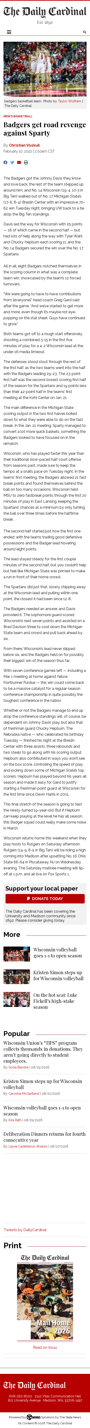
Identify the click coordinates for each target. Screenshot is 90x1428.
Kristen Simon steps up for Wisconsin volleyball (58, 975)
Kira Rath (15, 1120)
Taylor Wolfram (69, 101)
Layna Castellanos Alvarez (28, 1146)
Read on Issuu (45, 1347)
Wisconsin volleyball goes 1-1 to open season (57, 952)
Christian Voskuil (24, 145)
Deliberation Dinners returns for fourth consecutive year (44, 1137)
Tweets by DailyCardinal (24, 1229)
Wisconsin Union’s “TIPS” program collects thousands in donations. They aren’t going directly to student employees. (43, 1052)
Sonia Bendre (18, 1067)
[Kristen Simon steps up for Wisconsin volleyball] (16, 976)
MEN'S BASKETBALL (18, 116)
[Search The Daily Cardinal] (84, 32)
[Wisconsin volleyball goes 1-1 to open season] (16, 954)
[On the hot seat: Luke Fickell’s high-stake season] (16, 999)
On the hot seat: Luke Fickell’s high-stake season (55, 1001)
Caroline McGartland (24, 1093)
